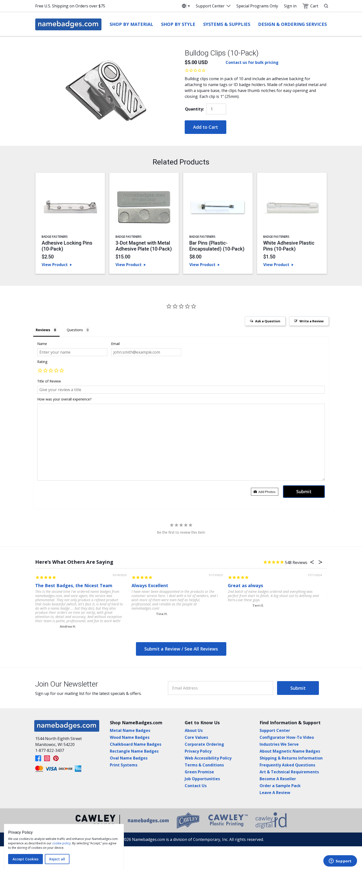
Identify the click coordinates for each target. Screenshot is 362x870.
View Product (55, 264)
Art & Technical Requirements (289, 772)
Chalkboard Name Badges (135, 744)
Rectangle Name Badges (134, 751)
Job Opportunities (202, 778)
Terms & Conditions (204, 765)
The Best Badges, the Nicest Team (73, 585)
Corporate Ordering (204, 744)
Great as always (245, 585)
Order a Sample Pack (280, 785)
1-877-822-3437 (49, 750)
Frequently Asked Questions (287, 765)
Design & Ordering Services (292, 24)
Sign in (290, 6)
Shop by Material (131, 24)
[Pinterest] (56, 758)
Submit (298, 688)
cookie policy (61, 843)
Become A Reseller (278, 778)
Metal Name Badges (130, 730)
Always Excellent (150, 585)
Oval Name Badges (129, 758)
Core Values (196, 737)
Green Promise (199, 772)
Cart (314, 6)
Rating (42, 361)
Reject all (57, 859)
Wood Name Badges (129, 737)
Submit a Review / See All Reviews (181, 649)
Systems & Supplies (226, 24)
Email (115, 343)
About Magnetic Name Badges (290, 751)
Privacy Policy (198, 751)
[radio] (40, 370)
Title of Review (49, 381)
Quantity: (194, 109)
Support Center (210, 6)
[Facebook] (38, 758)
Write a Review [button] (311, 321)
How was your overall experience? (64, 399)
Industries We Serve (279, 744)
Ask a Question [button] (267, 321)
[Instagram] (47, 758)
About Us (194, 730)
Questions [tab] (75, 329)
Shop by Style (178, 24)
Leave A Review (275, 792)
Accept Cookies (25, 859)
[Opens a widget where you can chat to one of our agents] (340, 861)
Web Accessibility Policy (208, 758)
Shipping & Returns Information (291, 758)
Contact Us (196, 785)
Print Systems (123, 765)
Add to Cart (205, 127)
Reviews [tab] (43, 329)
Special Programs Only (257, 6)
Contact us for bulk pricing (252, 62)
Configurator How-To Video (287, 737)
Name (42, 343)
